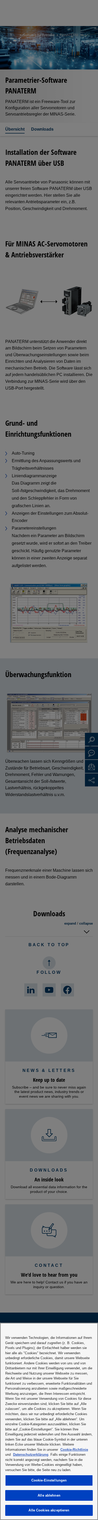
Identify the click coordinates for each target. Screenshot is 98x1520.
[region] (49, 1421)
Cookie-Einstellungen (49, 1480)
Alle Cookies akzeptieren (48, 1510)
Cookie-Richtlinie (74, 1450)
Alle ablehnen (49, 1495)
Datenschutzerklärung (30, 1455)
